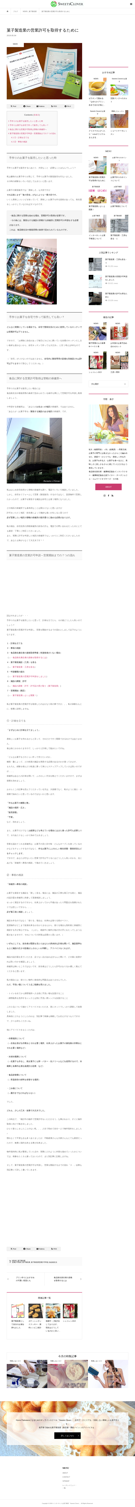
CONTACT (66, 1477)
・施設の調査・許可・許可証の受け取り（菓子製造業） (35, 686)
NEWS (14, 1261)
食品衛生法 (53, 1262)
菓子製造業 (21, 1261)
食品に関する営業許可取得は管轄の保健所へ (27, 129)
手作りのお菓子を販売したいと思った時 (25, 121)
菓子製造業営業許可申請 (39, 1262)
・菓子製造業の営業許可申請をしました (28, 676)
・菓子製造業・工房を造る (22, 667)
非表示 (36, 115)
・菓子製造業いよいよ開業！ (23, 695)
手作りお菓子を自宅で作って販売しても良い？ (28, 125)
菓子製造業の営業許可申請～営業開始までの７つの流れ (32, 133)
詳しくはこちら (67, 1436)
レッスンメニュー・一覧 (69, 1486)
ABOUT (108, 487)
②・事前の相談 (19, 142)
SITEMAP (65, 1481)
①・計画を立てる (20, 137)
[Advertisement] (44, 586)
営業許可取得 (16, 1262)
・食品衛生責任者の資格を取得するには (28, 657)
